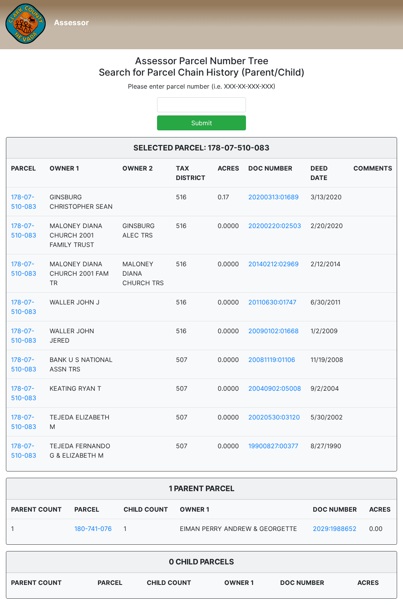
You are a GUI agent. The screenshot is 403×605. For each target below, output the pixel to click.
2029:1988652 (335, 529)
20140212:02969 (273, 264)
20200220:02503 (274, 226)
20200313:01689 (273, 197)
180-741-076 (93, 529)
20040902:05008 (274, 388)
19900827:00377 (273, 446)
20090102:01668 (273, 331)
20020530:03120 (274, 417)
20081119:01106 (271, 360)
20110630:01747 (272, 302)
